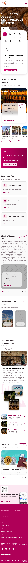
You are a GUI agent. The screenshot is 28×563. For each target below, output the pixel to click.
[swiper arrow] (22, 291)
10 (13, 144)
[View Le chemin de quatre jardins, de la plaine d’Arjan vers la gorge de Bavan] (14, 276)
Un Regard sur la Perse (11, 91)
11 (15, 144)
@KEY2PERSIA (5, 501)
